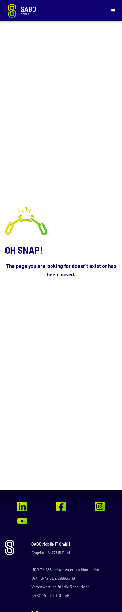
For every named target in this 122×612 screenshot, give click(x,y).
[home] (55, 11)
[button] (113, 10)
